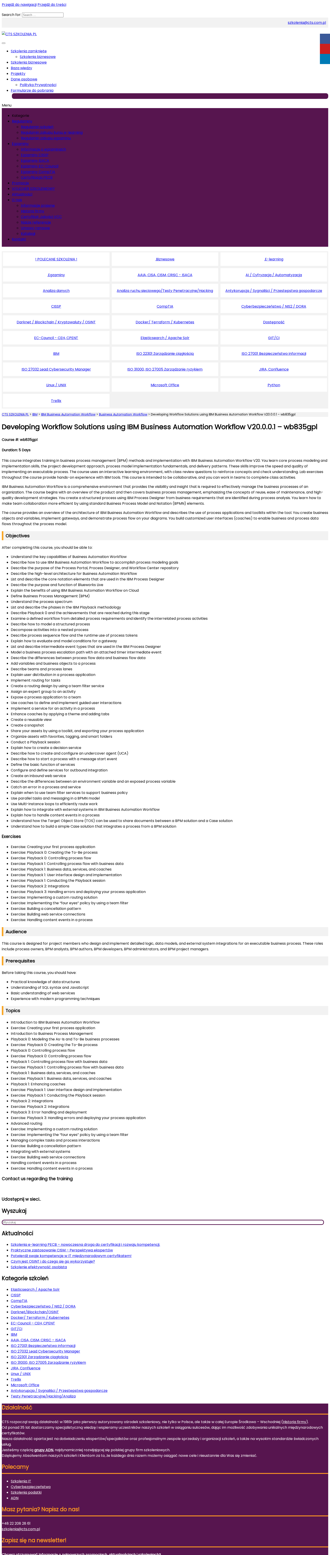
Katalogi (28, 233)
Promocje (20, 183)
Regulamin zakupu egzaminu (46, 138)
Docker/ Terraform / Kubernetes (165, 322)
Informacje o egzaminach (43, 149)
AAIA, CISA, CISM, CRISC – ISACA (38, 1340)
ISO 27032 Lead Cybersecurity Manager (56, 369)
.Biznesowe (164, 259)
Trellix (56, 400)
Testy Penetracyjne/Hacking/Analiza (43, 1396)
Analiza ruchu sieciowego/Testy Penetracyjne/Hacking (165, 290)
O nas (17, 199)
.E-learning (273, 259)
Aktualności (22, 194)
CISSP (56, 306)
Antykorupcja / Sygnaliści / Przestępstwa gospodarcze (273, 290)
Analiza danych (56, 290)
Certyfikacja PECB (37, 177)
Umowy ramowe (35, 228)
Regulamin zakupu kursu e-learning (52, 132)
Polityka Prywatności (38, 84)
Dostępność (274, 322)
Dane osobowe (24, 79)
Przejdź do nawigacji (19, 4)
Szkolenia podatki (26, 1492)
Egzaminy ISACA (35, 160)
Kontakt (19, 239)
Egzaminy (20, 143)
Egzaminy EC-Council (39, 166)
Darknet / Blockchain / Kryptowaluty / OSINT (56, 322)
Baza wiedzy (21, 68)
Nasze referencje (36, 222)
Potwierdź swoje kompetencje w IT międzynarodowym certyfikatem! (71, 1255)
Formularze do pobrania (32, 90)
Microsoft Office (165, 385)
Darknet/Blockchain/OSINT (35, 1312)
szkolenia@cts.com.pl (307, 22)
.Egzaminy (56, 275)
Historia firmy (32, 211)
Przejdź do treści (51, 4)
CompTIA (165, 306)
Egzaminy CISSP (34, 155)
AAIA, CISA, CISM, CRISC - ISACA (165, 275)
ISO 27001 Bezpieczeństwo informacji (274, 353)
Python (274, 385)
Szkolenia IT (21, 1481)
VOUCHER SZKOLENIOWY (33, 188)
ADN (14, 1498)
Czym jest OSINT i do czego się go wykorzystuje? (53, 1261)
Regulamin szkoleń (37, 126)
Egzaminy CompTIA (38, 171)
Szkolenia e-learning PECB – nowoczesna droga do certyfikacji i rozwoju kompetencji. (85, 1244)
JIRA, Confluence (274, 369)
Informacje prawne (38, 205)
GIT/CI (273, 337)
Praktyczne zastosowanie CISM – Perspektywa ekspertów (62, 1250)
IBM (56, 353)
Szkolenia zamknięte (29, 51)
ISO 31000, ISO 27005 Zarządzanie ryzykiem (164, 369)
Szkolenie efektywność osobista (39, 1267)
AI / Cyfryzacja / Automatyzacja (274, 275)
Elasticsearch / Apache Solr (165, 337)
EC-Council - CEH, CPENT (56, 337)
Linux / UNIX (56, 385)
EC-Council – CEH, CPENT (33, 1323)
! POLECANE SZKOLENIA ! (56, 259)
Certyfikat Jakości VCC (41, 216)
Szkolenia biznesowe (38, 56)
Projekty (18, 73)
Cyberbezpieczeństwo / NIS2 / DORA (273, 306)
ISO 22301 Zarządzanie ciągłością (165, 353)
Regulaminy (22, 121)
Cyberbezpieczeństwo (31, 1486)
